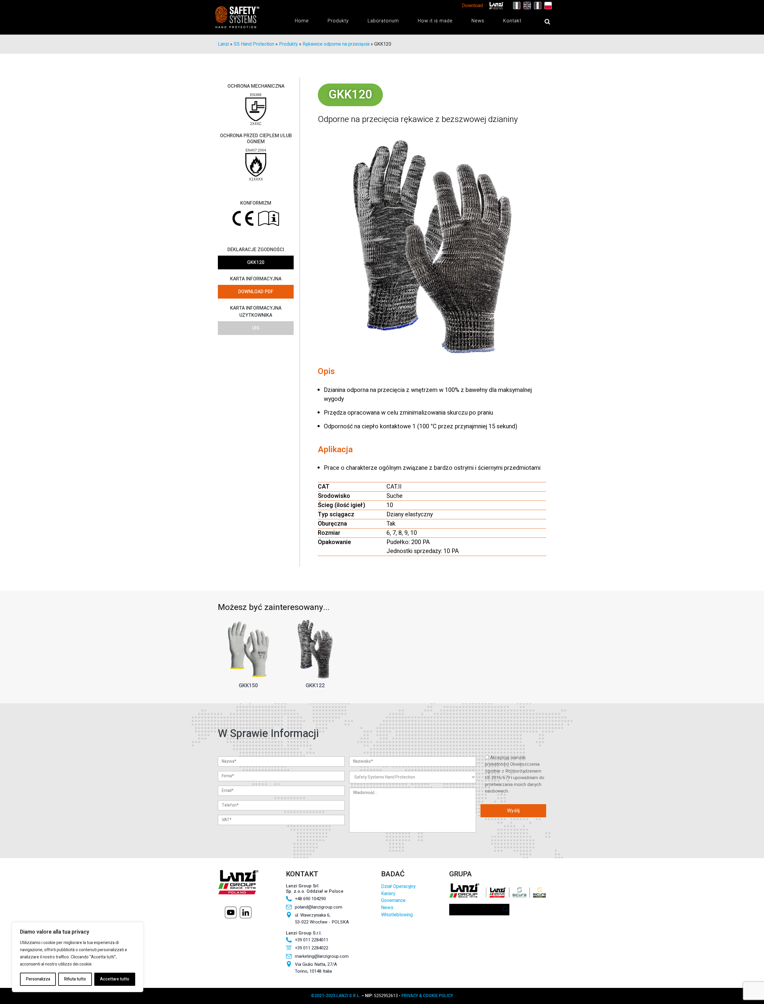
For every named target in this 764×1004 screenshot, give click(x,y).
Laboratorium (383, 20)
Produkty (338, 20)
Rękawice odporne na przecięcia (336, 44)
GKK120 (255, 262)
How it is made (435, 20)
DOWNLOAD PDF (255, 291)
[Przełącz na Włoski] (515, 5)
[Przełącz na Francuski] (536, 5)
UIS (255, 328)
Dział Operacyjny (398, 886)
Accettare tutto (114, 979)
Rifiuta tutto (75, 979)
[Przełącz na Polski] (546, 5)
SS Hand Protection (254, 44)
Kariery (388, 893)
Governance (393, 900)
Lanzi (223, 44)
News (477, 20)
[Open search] (541, 21)
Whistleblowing (397, 915)
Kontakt (512, 20)
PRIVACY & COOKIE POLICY (427, 996)
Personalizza (38, 979)
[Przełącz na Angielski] (525, 5)
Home (302, 20)
